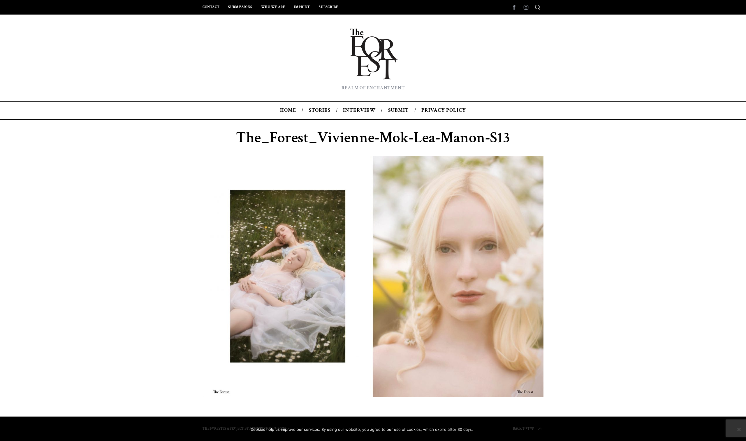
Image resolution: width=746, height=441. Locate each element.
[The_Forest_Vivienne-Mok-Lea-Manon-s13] (373, 395)
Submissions (240, 7)
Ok (485, 429)
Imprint (302, 7)
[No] (739, 429)
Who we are (273, 7)
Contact (211, 7)
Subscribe (328, 7)
